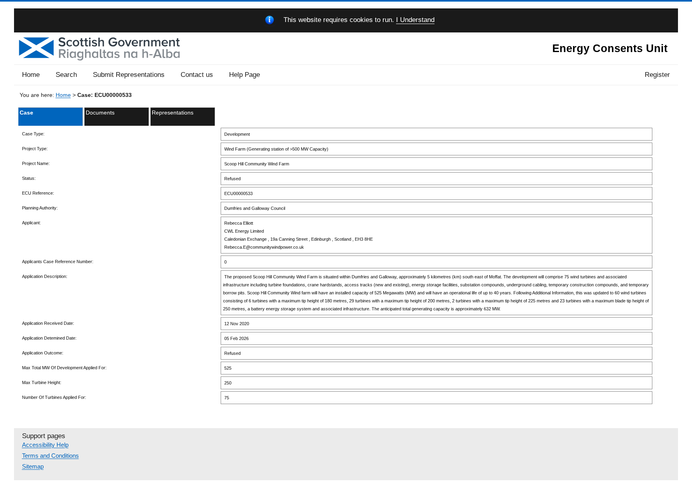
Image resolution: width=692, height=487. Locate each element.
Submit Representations (129, 74)
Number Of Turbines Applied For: (54, 397)
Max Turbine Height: (41, 382)
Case (26, 112)
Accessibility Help (45, 444)
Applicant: (31, 222)
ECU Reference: (38, 193)
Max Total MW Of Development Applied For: (64, 367)
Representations (172, 112)
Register (657, 74)
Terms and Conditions (50, 455)
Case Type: (33, 133)
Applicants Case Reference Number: (57, 261)
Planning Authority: (40, 207)
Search (66, 74)
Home (31, 74)
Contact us (197, 74)
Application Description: (44, 276)
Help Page (244, 74)
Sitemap (33, 466)
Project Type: (35, 148)
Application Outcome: (42, 352)
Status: (29, 178)
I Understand (415, 20)
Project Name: (36, 163)
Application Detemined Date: (49, 338)
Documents (100, 112)
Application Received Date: (48, 323)
